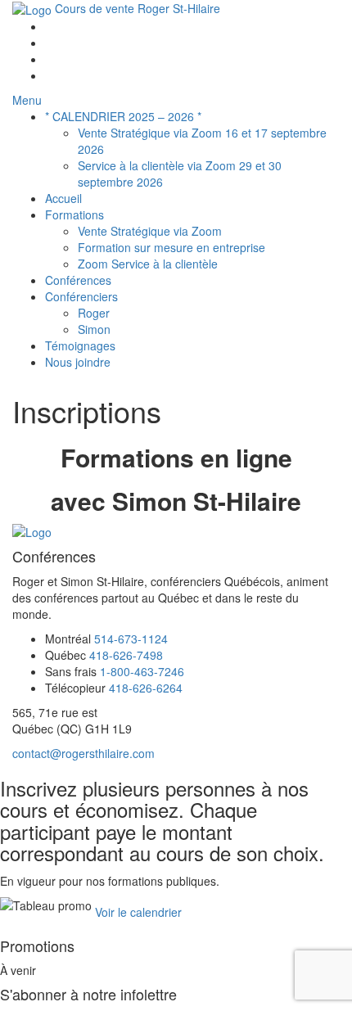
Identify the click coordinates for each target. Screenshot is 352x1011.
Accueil (63, 198)
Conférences (78, 280)
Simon (94, 329)
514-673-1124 (131, 638)
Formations (74, 214)
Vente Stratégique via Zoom (150, 231)
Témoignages (80, 345)
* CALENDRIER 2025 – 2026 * (123, 116)
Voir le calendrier (138, 911)
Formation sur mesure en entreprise (171, 247)
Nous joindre (78, 362)
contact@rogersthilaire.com (83, 753)
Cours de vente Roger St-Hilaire (136, 8)
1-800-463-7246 (142, 671)
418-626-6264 (146, 687)
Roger (94, 313)
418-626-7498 (126, 655)
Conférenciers (81, 296)
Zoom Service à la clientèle (148, 263)
